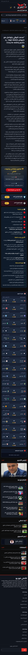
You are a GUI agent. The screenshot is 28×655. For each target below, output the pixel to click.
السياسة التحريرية (24, 618)
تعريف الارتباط (24, 601)
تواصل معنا (25, 598)
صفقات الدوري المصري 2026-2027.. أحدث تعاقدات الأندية (10, 487)
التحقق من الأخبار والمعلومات (21, 641)
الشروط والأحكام (24, 615)
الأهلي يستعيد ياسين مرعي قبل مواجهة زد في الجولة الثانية (11, 513)
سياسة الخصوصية (23, 604)
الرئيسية (25, 27)
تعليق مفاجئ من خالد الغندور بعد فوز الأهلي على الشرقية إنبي (10, 497)
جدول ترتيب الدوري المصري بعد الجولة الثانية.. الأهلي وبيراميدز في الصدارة (11, 531)
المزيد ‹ (2, 460)
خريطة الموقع (24, 638)
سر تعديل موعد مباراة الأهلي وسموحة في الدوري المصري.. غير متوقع (12, 525)
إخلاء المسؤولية (24, 607)
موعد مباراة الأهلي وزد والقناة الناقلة (10, 502)
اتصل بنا (25, 621)
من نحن (25, 595)
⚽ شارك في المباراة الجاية (14, 190)
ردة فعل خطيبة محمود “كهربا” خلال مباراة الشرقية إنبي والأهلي (10, 508)
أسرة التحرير (25, 632)
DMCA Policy (24, 635)
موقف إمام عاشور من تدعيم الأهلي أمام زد (10, 492)
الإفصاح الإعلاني (24, 624)
